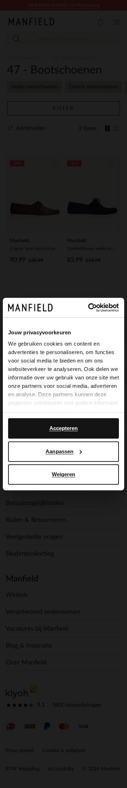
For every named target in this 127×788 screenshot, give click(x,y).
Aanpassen (59, 451)
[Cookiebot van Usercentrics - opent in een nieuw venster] (89, 307)
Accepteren (63, 428)
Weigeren (63, 474)
